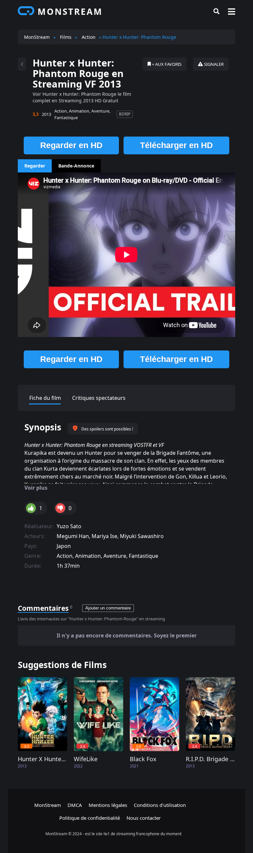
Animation (79, 111)
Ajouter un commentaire (108, 608)
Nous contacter (143, 817)
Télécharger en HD (176, 145)
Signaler (213, 64)
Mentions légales (108, 805)
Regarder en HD (71, 145)
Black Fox (143, 759)
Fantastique (66, 117)
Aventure (100, 111)
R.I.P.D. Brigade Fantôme (210, 759)
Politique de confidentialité (89, 817)
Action (60, 111)
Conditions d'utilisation (160, 805)
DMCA (75, 805)
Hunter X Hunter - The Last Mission (42, 759)
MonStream (47, 805)
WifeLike (86, 759)
